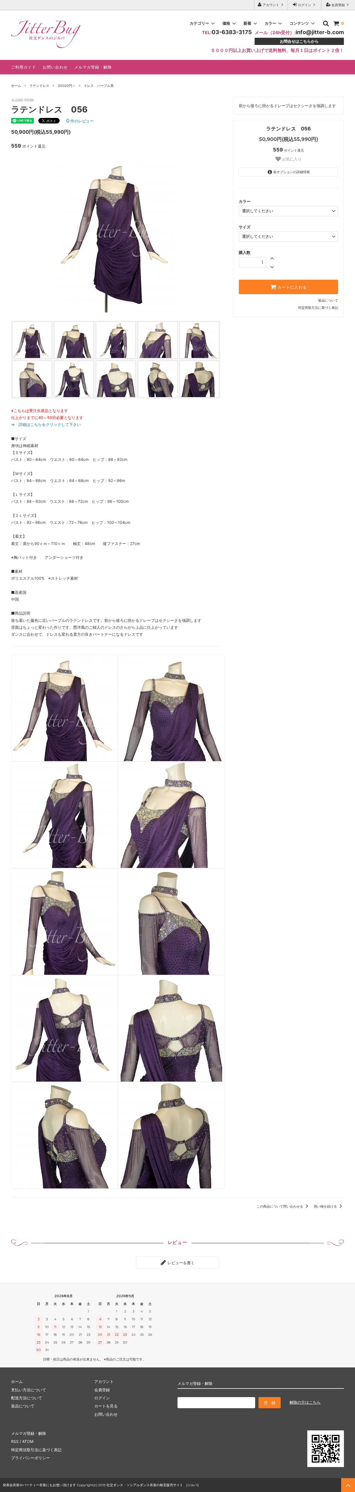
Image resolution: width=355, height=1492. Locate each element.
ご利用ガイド (23, 67)
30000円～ (66, 86)
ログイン (304, 5)
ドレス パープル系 (99, 86)
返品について (328, 300)
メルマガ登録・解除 (93, 67)
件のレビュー (80, 120)
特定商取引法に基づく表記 (318, 308)
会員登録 (338, 5)
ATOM (27, 1441)
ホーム (16, 86)
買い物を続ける (326, 1206)
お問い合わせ (55, 67)
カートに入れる (291, 286)
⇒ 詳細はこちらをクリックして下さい (48, 424)
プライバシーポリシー (30, 1457)
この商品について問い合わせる (280, 1206)
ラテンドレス (39, 86)
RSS (15, 1441)
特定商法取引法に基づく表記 (36, 1449)
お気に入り (291, 159)
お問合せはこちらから (299, 41)
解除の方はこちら (305, 1402)
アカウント (271, 5)
